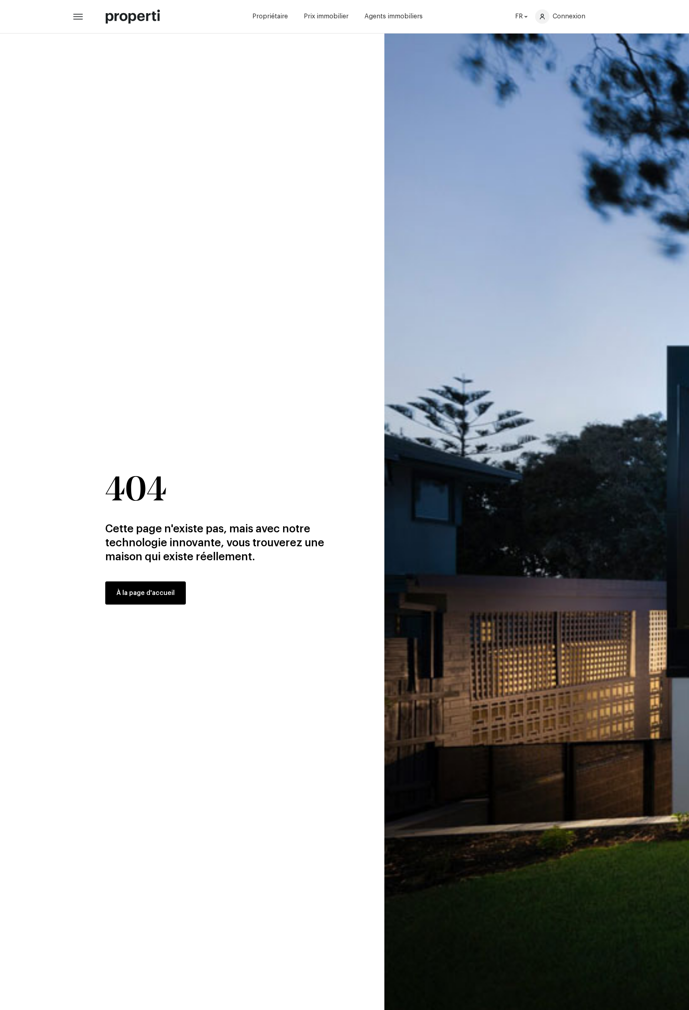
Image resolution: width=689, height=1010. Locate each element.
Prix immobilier (326, 16)
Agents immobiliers (393, 16)
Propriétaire (270, 16)
